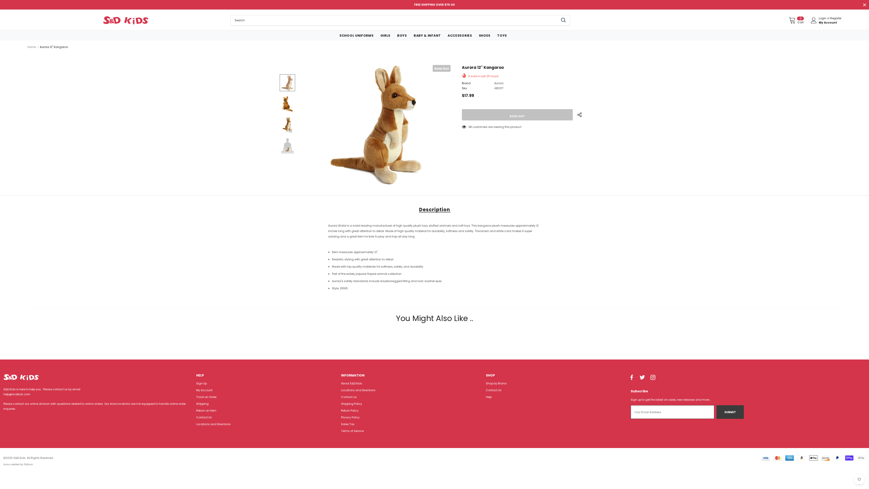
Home (32, 47)
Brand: (466, 83)
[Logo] (126, 20)
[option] (376, 125)
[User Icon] (814, 20)
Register (835, 18)
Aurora (499, 83)
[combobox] (395, 20)
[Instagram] (653, 378)
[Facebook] (632, 378)
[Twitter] (642, 378)
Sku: (465, 88)
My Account (828, 22)
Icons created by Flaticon (18, 464)
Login (823, 18)
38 (470, 127)
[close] (864, 4)
